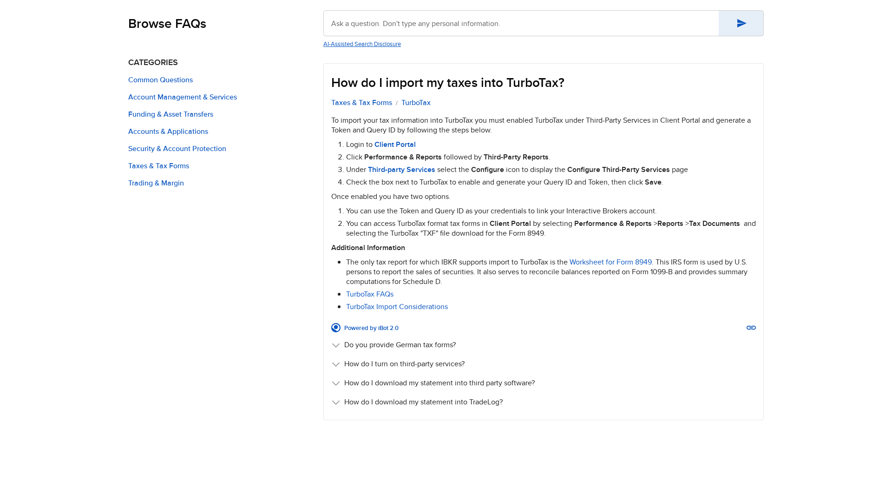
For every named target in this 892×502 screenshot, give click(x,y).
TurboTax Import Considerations (397, 306)
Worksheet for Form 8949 (611, 262)
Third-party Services (401, 169)
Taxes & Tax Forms (361, 102)
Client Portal (395, 144)
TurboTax (416, 102)
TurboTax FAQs (370, 294)
